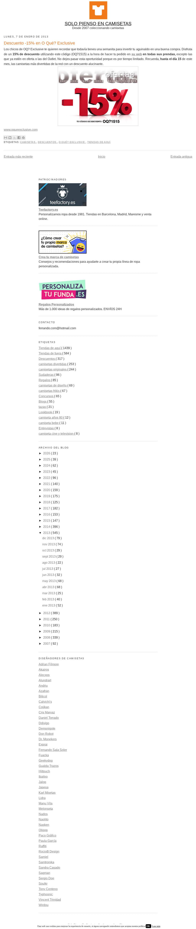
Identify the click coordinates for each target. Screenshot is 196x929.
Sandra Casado (49, 867)
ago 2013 (49, 562)
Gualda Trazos (49, 766)
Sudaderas (46, 374)
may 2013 (49, 581)
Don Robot (46, 733)
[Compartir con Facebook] (19, 137)
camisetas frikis (49, 390)
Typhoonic (46, 894)
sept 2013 (49, 556)
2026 (47, 453)
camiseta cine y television (56, 433)
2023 (47, 471)
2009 (47, 631)
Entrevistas (47, 428)
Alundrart (45, 680)
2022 (47, 477)
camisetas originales (53, 369)
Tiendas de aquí (99, 142)
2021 (47, 484)
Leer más (156, 926)
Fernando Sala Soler (53, 749)
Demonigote (47, 728)
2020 (47, 490)
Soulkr (43, 883)
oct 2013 (48, 550)
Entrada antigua (181, 156)
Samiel (43, 856)
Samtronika (46, 862)
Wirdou (43, 905)
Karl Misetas (47, 792)
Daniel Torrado (49, 717)
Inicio (101, 156)
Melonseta (46, 808)
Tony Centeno (48, 889)
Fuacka (44, 755)
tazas (43, 407)
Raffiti (43, 846)
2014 (47, 526)
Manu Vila (45, 803)
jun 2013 (48, 574)
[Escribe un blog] (10, 137)
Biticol (43, 696)
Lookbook (46, 412)
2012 (47, 613)
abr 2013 (48, 587)
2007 (47, 643)
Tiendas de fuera (50, 353)
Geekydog (46, 760)
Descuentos (47, 142)
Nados (43, 814)
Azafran (44, 691)
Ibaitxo (43, 776)
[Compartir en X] (14, 137)
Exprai (43, 744)
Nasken (44, 824)
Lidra (42, 798)
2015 (47, 520)
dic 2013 (48, 538)
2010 (47, 625)
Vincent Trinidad (50, 899)
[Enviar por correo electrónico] (5, 137)
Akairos (44, 669)
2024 (47, 465)
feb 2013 (48, 599)
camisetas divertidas (53, 364)
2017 (47, 508)
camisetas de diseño (53, 385)
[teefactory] (63, 205)
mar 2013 (49, 593)
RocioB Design (49, 851)
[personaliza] (63, 300)
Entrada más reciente (18, 156)
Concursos (46, 396)
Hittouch (44, 771)
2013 (47, 532)
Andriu (43, 685)
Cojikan (44, 707)
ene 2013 (49, 605)
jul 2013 (48, 568)
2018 (47, 502)
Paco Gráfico (47, 835)
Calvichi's (45, 701)
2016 (47, 514)
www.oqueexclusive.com (21, 129)
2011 (47, 619)
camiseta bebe (49, 423)
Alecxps (44, 675)
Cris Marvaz (47, 712)
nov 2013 (49, 544)
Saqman (44, 873)
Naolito (43, 819)
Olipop (43, 830)
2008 (47, 637)
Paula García (47, 840)
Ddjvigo (44, 723)
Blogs (43, 401)
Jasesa (43, 787)
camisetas (28, 142)
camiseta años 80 (51, 417)
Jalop (42, 782)
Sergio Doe (46, 878)
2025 (47, 459)
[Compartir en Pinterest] (23, 137)
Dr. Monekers (48, 739)
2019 (47, 496)
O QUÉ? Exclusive (72, 142)
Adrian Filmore (49, 664)
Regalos (45, 380)
